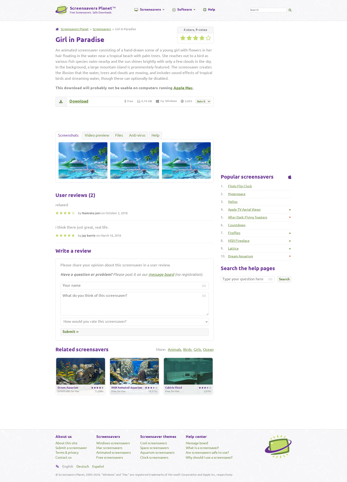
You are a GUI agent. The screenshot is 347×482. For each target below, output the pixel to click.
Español (98, 466)
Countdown (236, 225)
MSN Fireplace (239, 241)
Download (78, 101)
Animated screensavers (113, 452)
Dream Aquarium (240, 256)
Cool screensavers (153, 443)
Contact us (63, 457)
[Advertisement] (134, 119)
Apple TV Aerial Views (244, 209)
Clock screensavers (154, 457)
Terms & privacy (67, 452)
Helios (232, 202)
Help (211, 9)
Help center (196, 436)
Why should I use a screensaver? (209, 457)
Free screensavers (109, 457)
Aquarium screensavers (157, 452)
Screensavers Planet (75, 29)
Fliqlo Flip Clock (240, 186)
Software (184, 9)
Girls (197, 349)
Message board (197, 443)
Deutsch (82, 466)
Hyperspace (236, 194)
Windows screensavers (113, 443)
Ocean (208, 349)
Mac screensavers (109, 448)
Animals (174, 349)
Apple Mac (183, 88)
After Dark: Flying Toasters (247, 217)
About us (63, 436)
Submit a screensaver (71, 448)
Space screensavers (154, 448)
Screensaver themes (158, 436)
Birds (187, 349)
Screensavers (150, 9)
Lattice (233, 248)
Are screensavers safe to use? (207, 452)
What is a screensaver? (202, 448)
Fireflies (234, 233)
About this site (66, 443)
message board (161, 274)
